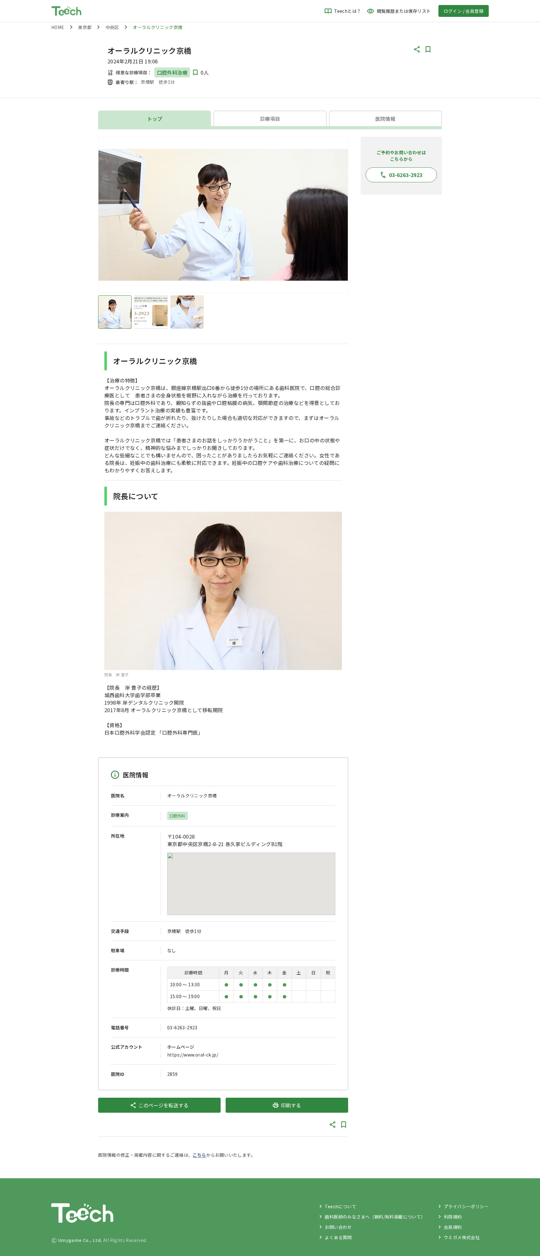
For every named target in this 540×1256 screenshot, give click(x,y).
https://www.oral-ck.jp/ (192, 1055)
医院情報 (385, 118)
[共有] (416, 49)
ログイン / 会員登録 (463, 11)
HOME (57, 27)
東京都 (85, 27)
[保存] (428, 49)
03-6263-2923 (182, 1027)
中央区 (112, 27)
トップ (154, 118)
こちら (199, 1155)
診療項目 (270, 118)
